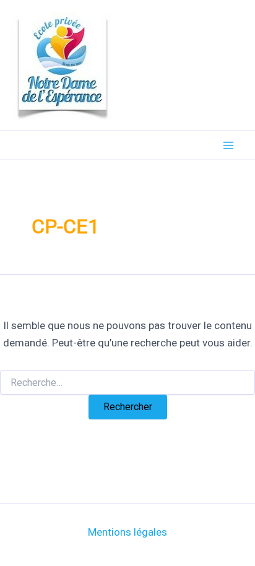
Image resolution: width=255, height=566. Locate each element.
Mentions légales (127, 532)
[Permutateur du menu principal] (229, 145)
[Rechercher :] (127, 383)
